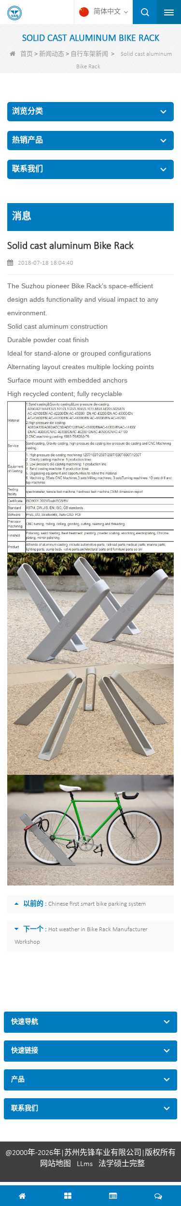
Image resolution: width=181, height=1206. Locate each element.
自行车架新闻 (89, 54)
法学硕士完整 (121, 1164)
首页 (26, 54)
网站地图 (55, 1164)
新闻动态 (51, 54)
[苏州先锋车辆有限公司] (14, 13)
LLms (85, 1164)
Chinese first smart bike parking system (97, 904)
